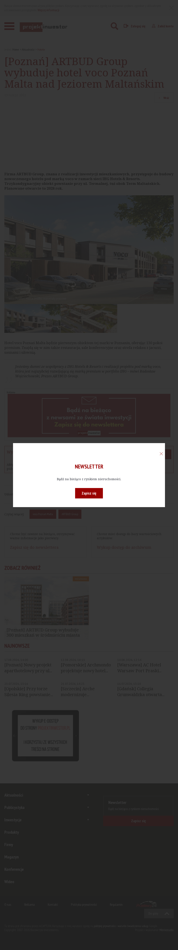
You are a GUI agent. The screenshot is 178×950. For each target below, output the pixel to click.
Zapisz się (89, 493)
